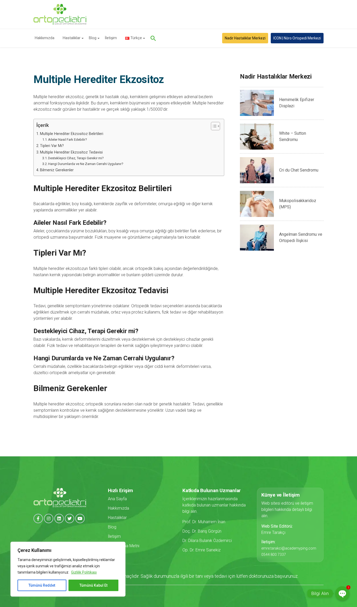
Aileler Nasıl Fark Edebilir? (67, 140)
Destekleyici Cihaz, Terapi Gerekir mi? (76, 158)
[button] (156, 38)
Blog (92, 38)
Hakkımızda (44, 38)
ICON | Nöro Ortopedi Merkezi (297, 38)
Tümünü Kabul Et (93, 585)
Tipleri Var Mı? (52, 146)
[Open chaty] (342, 593)
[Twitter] (69, 518)
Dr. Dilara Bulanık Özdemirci (207, 540)
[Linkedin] (59, 518)
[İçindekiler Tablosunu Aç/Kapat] (213, 126)
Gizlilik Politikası (84, 572)
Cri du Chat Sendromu (298, 170)
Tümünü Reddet (41, 585)
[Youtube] (80, 518)
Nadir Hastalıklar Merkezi (245, 38)
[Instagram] (48, 518)
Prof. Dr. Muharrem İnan (203, 521)
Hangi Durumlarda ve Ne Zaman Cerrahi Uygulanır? (85, 164)
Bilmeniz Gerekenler (57, 170)
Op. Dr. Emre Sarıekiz (201, 549)
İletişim (111, 38)
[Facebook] (38, 518)
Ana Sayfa (117, 498)
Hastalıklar (71, 38)
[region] (67, 569)
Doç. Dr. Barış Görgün (201, 531)
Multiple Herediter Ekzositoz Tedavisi (71, 152)
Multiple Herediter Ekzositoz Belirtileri (71, 134)
